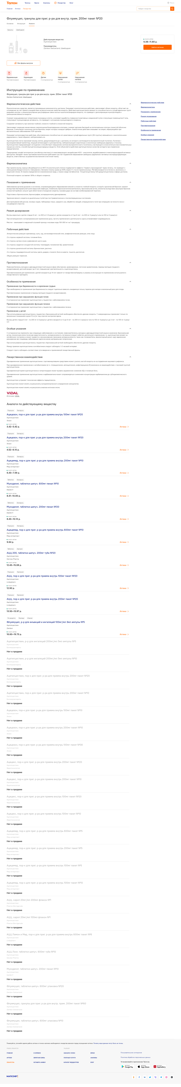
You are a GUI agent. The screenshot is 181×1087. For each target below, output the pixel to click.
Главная (10, 1053)
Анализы (93, 1057)
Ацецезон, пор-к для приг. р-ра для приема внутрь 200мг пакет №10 (45, 727)
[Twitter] (150, 1077)
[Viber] (155, 1077)
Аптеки (123, 426)
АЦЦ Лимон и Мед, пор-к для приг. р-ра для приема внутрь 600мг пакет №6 (49, 934)
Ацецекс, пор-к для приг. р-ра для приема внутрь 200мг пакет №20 (44, 762)
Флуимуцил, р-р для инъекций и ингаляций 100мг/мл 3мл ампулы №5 (46, 622)
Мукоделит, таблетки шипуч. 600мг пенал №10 (33, 483)
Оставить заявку (40, 1062)
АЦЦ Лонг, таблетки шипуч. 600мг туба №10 (31, 951)
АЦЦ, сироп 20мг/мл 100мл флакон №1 (29, 917)
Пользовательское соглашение (131, 1053)
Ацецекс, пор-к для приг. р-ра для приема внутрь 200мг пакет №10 (44, 779)
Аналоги (32, 24)
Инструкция (21, 24)
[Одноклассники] (133, 1077)
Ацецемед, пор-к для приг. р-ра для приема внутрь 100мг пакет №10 (45, 882)
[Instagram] (166, 1077)
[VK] (144, 1077)
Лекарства (10, 1062)
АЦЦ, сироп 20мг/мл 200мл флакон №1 (29, 899)
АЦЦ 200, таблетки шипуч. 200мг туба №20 (31, 552)
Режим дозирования (148, 116)
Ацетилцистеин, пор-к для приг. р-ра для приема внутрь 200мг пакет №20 (48, 675)
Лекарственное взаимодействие (153, 139)
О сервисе (37, 1053)
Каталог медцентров (71, 1062)
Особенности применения (151, 130)
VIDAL (17, 396)
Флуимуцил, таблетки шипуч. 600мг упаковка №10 (35, 1020)
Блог (92, 1062)
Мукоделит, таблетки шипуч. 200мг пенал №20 (33, 506)
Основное (10, 24)
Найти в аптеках (157, 47)
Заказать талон (69, 1053)
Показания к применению (151, 112)
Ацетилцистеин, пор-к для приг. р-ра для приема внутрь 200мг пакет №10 (48, 692)
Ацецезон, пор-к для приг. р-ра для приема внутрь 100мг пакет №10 (44, 710)
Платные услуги (70, 1057)
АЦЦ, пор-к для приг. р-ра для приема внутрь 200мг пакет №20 (42, 598)
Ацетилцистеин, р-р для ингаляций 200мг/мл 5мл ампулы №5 (41, 641)
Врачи (92, 1053)
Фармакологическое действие (152, 102)
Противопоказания (148, 125)
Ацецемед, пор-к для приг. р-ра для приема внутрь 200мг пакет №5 (44, 848)
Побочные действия (148, 121)
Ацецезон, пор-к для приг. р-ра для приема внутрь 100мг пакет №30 (45, 744)
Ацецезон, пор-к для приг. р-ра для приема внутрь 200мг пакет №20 (45, 437)
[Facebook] (139, 1077)
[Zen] (171, 1077)
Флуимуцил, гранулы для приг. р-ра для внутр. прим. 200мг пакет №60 (46, 1003)
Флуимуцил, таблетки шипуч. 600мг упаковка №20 (35, 986)
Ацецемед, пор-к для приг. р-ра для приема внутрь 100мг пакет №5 (44, 865)
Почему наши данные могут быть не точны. (108, 1043)
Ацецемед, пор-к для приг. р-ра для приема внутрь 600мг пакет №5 (45, 830)
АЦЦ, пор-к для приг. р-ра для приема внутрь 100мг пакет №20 (42, 575)
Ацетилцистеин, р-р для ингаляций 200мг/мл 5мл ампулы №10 (42, 658)
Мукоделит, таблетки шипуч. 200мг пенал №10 (33, 968)
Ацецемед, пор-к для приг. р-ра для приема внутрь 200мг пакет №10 (45, 460)
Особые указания (147, 135)
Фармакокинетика (148, 107)
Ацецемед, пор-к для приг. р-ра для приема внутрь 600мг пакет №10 (45, 529)
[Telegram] (160, 1077)
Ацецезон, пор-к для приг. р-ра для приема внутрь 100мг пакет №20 (45, 414)
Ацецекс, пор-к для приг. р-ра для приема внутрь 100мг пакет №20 (44, 796)
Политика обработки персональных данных (135, 1057)
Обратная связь (39, 1057)
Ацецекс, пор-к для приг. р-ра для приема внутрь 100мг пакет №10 (44, 813)
